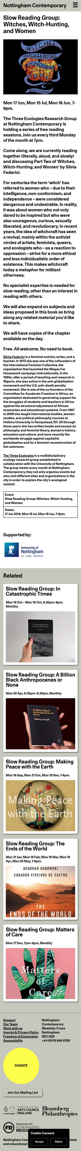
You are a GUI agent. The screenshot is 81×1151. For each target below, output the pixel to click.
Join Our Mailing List (23, 1092)
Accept (39, 1141)
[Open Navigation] (75, 4)
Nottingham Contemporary (34, 5)
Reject (58, 1141)
